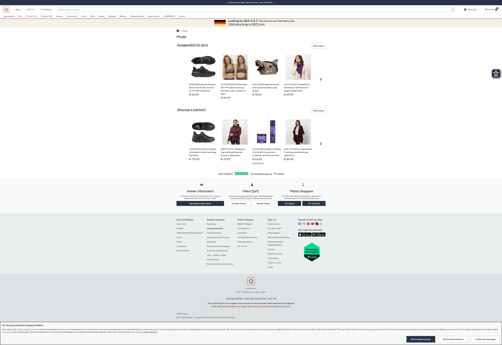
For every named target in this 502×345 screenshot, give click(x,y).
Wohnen (122, 16)
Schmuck (112, 16)
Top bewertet (71, 16)
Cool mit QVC (47, 16)
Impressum (285, 306)
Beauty (102, 16)
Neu (20, 16)
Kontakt (179, 228)
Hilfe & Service (213, 259)
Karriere (271, 249)
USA (238, 292)
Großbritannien (247, 292)
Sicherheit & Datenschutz (217, 250)
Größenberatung (214, 233)
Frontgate (198, 317)
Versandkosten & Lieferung (218, 237)
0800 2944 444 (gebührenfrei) (189, 233)
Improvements (230, 317)
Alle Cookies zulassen (421, 339)
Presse (179, 242)
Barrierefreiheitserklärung (278, 237)
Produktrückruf (182, 250)
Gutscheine (242, 233)
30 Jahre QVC (31, 16)
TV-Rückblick (46, 9)
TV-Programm (243, 228)
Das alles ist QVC (275, 228)
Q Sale (83, 16)
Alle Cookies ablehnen (453, 339)
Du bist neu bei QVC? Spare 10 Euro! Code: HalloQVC (250, 2)
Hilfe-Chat (181, 224)
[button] (468, 9)
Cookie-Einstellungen (485, 339)
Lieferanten (181, 246)
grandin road (218, 317)
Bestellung (211, 224)
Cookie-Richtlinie (149, 332)
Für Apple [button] (289, 203)
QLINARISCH (169, 16)
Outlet (270, 267)
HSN (178, 317)
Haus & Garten (154, 16)
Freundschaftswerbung (247, 237)
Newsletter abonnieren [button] (200, 203)
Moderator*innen (275, 254)
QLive (179, 237)
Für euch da (242, 246)
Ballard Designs (187, 317)
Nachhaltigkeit (274, 233)
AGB (213, 306)
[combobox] (253, 9)
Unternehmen (273, 224)
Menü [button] (17, 9)
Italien (257, 292)
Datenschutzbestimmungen (233, 306)
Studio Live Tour (274, 263)
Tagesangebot (9, 16)
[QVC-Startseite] (178, 31)
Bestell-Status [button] (263, 203)
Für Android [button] (314, 203)
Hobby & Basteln (137, 16)
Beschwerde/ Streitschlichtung (220, 264)
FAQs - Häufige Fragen (216, 255)
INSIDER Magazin (244, 224)
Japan (263, 292)
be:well (59, 16)
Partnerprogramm (244, 242)
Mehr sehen (318, 46)
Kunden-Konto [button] (239, 203)
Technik (182, 16)
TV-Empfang (273, 258)
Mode (92, 16)
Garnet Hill (208, 317)
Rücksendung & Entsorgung (218, 246)
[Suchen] (453, 9)
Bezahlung (211, 242)
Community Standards (261, 306)
